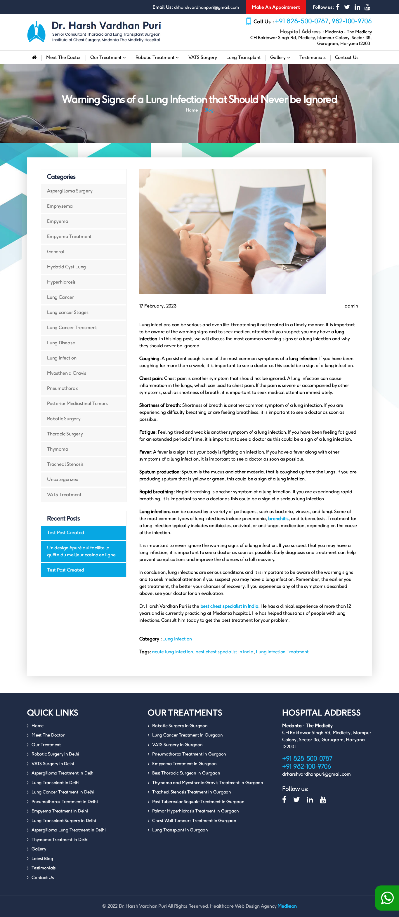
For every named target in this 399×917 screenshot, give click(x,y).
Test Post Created (65, 532)
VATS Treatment (64, 495)
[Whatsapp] (387, 898)
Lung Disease (61, 343)
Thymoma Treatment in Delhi (60, 839)
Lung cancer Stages (68, 312)
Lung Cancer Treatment (72, 327)
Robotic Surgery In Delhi (55, 754)
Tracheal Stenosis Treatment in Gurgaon (191, 792)
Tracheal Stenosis (65, 464)
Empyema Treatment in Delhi (60, 811)
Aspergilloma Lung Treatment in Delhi (68, 830)
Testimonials (312, 57)
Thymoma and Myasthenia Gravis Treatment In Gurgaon (207, 782)
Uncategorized (63, 479)
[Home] (34, 57)
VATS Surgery (202, 57)
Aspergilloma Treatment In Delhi (63, 773)
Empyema (57, 221)
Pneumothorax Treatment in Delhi (65, 801)
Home (192, 110)
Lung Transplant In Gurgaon (180, 830)
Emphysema (60, 206)
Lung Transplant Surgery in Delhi (64, 820)
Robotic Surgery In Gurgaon (180, 725)
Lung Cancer (60, 297)
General (55, 252)
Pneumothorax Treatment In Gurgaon (189, 754)
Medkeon (286, 906)
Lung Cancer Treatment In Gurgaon (187, 735)
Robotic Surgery (63, 419)
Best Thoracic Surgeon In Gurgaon (186, 773)
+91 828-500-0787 (301, 21)
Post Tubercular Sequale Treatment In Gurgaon (198, 801)
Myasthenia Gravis (66, 373)
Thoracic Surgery (65, 434)
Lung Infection (62, 358)
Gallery (278, 57)
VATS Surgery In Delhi (53, 763)
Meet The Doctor (63, 57)
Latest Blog (42, 858)
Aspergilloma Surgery (69, 191)
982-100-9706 (352, 21)
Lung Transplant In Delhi (55, 782)
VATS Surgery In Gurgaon (177, 744)
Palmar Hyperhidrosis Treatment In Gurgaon (195, 811)
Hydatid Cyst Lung (66, 267)
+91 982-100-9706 (306, 766)
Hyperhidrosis (61, 282)
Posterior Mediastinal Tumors (77, 403)
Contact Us (347, 57)
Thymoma (57, 449)
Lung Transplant (243, 57)
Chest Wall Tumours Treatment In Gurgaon (194, 820)
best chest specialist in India (224, 652)
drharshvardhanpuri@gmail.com (206, 7)
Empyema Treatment (69, 236)
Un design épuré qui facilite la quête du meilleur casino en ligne (81, 551)
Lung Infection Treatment (282, 652)
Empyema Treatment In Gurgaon (184, 763)
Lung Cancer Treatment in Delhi (63, 792)
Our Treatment (106, 57)
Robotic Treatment (156, 57)
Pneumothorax (62, 388)
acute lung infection (172, 652)
